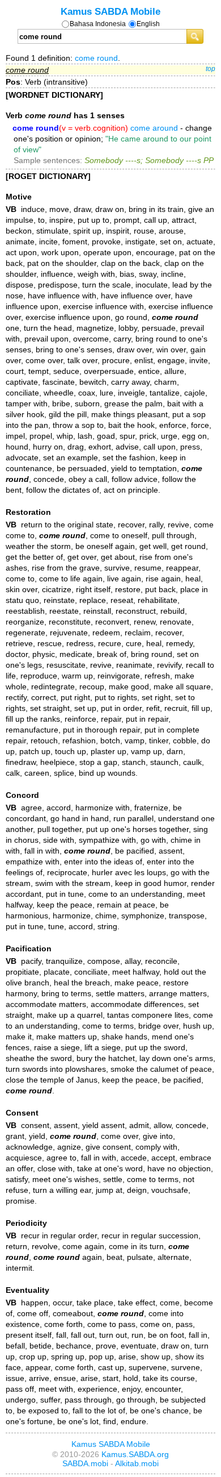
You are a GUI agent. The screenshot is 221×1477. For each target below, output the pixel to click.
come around (154, 127)
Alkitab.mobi (137, 1463)
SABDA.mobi (85, 1463)
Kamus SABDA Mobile (110, 11)
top (210, 68)
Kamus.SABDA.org (135, 1454)
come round (96, 58)
